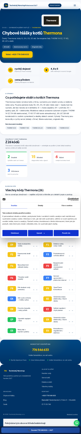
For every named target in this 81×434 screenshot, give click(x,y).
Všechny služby (47, 386)
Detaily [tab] (40, 205)
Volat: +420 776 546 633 (17, 54)
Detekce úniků (47, 382)
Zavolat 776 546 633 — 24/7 (42, 430)
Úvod (4, 27)
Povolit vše (66, 233)
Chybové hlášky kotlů (19, 27)
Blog (4, 400)
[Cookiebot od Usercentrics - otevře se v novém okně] (69, 199)
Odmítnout (15, 233)
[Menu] (74, 5)
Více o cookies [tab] (66, 205)
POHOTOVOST (55, 5)
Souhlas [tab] (14, 205)
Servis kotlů (46, 377)
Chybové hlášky (9, 395)
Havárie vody (46, 373)
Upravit (39, 233)
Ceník (5, 404)
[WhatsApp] (77, 423)
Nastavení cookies (72, 414)
